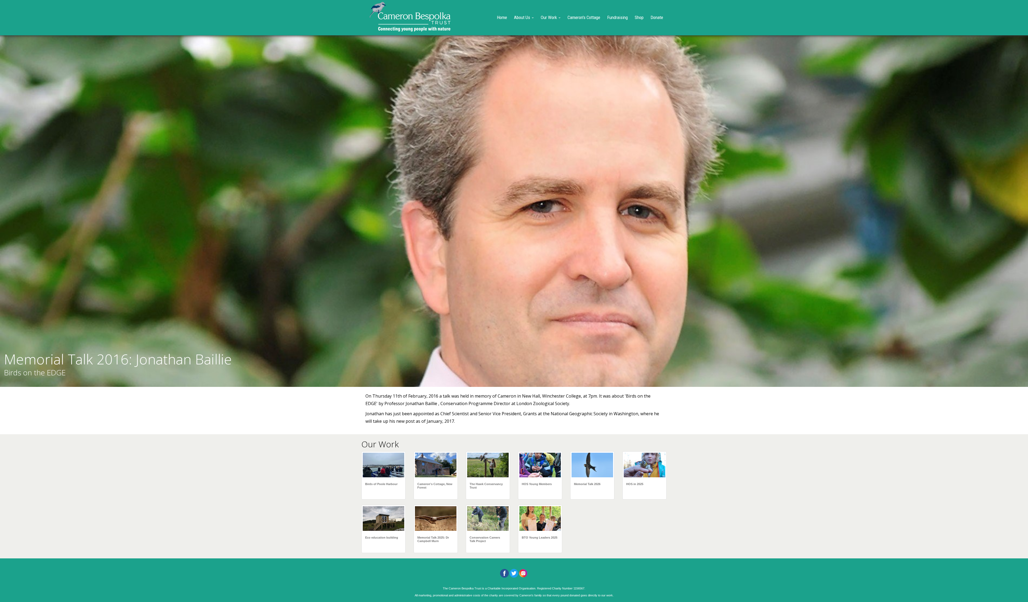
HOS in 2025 (634, 484)
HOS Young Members (537, 484)
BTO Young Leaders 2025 (539, 537)
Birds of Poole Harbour (381, 484)
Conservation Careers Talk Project (485, 539)
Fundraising (617, 17)
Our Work (549, 17)
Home (502, 17)
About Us (522, 17)
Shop (639, 17)
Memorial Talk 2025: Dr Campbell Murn (433, 539)
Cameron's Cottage (584, 17)
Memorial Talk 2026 (587, 484)
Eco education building (381, 537)
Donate (657, 17)
